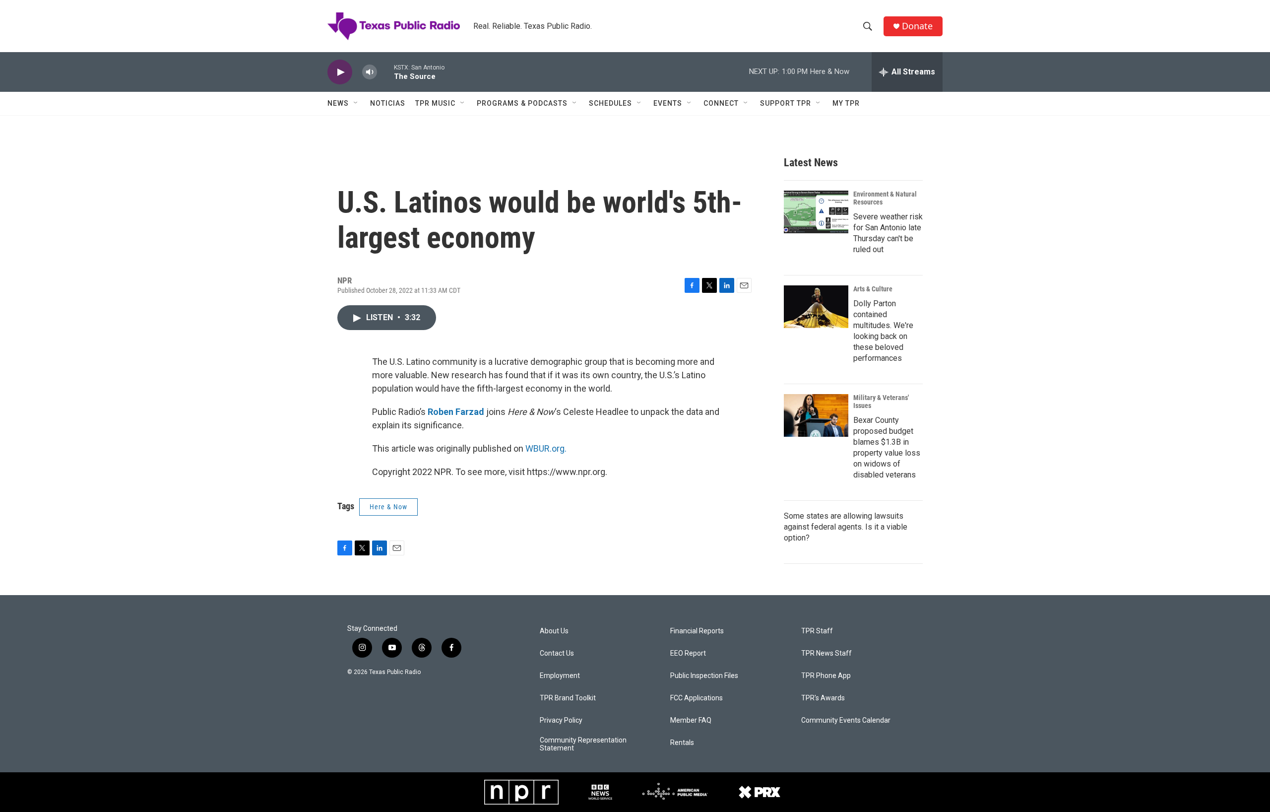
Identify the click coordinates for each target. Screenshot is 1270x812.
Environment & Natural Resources (885, 198)
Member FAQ (690, 720)
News (338, 103)
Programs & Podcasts (522, 103)
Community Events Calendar (845, 720)
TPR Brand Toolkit (568, 698)
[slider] (385, 72)
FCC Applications (696, 698)
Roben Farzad (456, 411)
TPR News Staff (826, 653)
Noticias (387, 103)
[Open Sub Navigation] (356, 103)
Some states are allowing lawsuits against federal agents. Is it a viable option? (845, 526)
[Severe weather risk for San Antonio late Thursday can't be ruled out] (816, 212)
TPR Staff (817, 631)
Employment (560, 675)
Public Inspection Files (704, 675)
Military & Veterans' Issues (881, 401)
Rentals (682, 742)
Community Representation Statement (583, 744)
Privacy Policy (561, 720)
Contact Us (557, 653)
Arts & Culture (872, 289)
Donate (917, 26)
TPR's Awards (823, 698)
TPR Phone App (826, 675)
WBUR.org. (546, 448)
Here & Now (388, 507)
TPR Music (435, 103)
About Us (554, 631)
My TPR (846, 103)
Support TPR (785, 103)
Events (667, 103)
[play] (340, 72)
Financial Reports (697, 631)
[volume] (369, 72)
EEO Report (688, 653)
